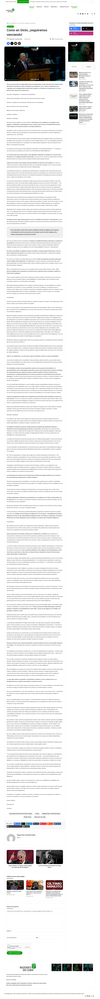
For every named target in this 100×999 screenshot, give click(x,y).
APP (18, 983)
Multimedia (54, 6)
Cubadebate (13, 983)
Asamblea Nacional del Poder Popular (21, 813)
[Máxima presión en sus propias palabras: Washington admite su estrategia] (73, 75)
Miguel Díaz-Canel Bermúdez (16, 39)
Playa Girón (28, 817)
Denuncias (39, 6)
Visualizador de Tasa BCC (26, 983)
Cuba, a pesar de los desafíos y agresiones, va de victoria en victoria (34, 893)
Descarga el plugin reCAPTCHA (12, 950)
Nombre (9, 931)
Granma (8, 983)
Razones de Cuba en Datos (39, 983)
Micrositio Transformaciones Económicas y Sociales (19, 985)
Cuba (37, 813)
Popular (89, 66)
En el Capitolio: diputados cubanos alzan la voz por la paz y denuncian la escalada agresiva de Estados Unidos (55, 1)
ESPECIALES (14, 23)
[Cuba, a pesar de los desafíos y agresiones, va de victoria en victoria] (34, 885)
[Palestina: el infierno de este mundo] (15, 885)
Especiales (31, 6)
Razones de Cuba (40, 817)
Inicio (9, 23)
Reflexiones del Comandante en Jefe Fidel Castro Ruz (81, 40)
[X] (20, 838)
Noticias (46, 6)
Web (37, 937)
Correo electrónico (12, 937)
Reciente (74, 66)
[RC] (10, 10)
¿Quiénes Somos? (64, 6)
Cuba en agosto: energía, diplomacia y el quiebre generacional (85, 108)
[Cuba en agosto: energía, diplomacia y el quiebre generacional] (73, 109)
